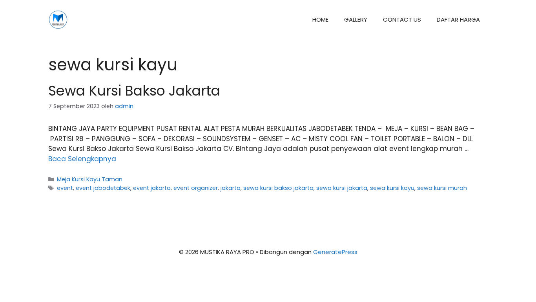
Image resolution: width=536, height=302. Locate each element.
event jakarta (152, 188)
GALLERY (355, 19)
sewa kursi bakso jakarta (278, 188)
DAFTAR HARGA (458, 19)
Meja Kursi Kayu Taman (89, 179)
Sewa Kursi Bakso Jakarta (134, 90)
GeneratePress (335, 252)
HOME (320, 19)
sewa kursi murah (442, 188)
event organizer (195, 188)
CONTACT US (402, 19)
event (65, 188)
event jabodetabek (103, 188)
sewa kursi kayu (392, 188)
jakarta (231, 188)
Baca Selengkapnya (82, 159)
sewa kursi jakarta (341, 188)
